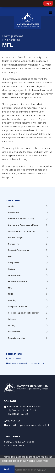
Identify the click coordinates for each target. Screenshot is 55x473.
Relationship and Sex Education (23, 313)
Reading (12, 300)
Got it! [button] (7, 469)
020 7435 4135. (14, 358)
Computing (14, 244)
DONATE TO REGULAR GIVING (20, 441)
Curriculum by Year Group (21, 219)
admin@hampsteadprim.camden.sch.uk (27, 363)
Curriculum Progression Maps (23, 225)
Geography (14, 262)
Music (11, 206)
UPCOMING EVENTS (15, 445)
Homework (13, 212)
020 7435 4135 (13, 420)
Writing (11, 325)
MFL (10, 288)
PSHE (10, 294)
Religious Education (18, 306)
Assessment (14, 331)
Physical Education (17, 281)
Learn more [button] (42, 461)
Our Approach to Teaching (21, 231)
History (11, 269)
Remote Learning (16, 338)
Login (48, 3)
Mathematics (14, 275)
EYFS (10, 256)
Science (12, 319)
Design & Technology (18, 250)
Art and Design (15, 237)
